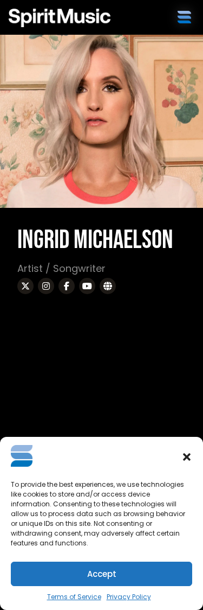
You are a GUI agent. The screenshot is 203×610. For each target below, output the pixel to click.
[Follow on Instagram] (46, 286)
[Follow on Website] (108, 286)
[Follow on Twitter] (25, 286)
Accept (101, 574)
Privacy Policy (129, 596)
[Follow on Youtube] (87, 286)
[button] (186, 457)
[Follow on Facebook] (66, 286)
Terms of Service (74, 596)
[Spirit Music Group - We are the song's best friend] (59, 18)
